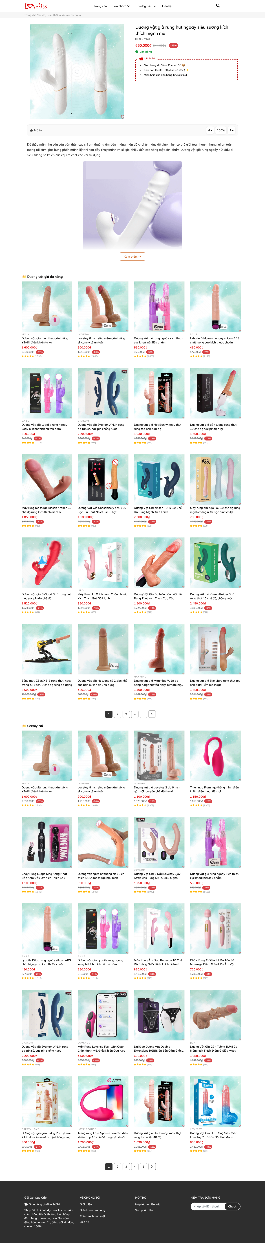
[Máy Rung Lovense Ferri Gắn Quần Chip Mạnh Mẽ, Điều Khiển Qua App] (103, 1015)
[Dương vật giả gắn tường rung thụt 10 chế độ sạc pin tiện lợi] (215, 393)
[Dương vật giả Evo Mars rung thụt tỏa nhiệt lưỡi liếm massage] (215, 649)
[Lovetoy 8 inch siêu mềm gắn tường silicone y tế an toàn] (103, 306)
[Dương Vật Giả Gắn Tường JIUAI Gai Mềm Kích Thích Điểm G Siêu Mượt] (215, 1015)
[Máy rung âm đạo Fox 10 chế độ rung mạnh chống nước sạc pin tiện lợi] (215, 479)
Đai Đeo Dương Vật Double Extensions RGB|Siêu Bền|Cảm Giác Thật (158, 1050)
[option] (77, 71)
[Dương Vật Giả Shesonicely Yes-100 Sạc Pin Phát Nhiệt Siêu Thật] (103, 479)
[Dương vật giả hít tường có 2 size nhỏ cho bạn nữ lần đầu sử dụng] (103, 649)
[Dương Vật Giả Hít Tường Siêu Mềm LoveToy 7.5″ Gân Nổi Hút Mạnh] (215, 1101)
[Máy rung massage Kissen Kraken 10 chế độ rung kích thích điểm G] (47, 479)
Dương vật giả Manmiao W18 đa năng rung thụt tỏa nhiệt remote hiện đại (158, 684)
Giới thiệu (86, 1204)
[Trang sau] (152, 714)
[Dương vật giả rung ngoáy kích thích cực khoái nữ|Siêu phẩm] (159, 306)
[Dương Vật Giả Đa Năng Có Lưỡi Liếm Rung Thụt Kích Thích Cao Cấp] (159, 562)
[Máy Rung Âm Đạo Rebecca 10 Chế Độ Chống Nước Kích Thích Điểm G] (159, 928)
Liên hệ (84, 1222)
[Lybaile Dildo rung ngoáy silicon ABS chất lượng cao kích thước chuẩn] (215, 306)
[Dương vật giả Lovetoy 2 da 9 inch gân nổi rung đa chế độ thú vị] (159, 756)
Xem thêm (131, 256)
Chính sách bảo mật (92, 1216)
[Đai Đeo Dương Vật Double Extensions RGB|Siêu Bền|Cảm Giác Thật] (159, 1015)
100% (221, 130)
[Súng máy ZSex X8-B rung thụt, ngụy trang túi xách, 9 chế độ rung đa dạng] (47, 649)
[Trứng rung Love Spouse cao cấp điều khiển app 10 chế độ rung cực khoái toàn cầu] (103, 1101)
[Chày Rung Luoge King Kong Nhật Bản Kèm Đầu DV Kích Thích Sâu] (47, 842)
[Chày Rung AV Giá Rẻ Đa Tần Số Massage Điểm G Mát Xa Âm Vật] (215, 928)
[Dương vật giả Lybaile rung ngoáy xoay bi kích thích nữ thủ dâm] (47, 393)
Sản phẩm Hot (144, 1210)
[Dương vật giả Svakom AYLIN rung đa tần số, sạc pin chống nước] (103, 393)
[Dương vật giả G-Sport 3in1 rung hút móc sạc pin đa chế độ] (47, 562)
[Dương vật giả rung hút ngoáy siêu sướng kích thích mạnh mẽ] (77, 71)
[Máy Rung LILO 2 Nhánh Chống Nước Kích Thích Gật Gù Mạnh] (103, 562)
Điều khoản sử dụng (92, 1210)
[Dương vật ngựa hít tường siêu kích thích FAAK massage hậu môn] (103, 842)
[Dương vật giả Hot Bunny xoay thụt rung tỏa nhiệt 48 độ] (159, 393)
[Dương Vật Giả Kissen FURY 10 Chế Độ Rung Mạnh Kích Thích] (159, 479)
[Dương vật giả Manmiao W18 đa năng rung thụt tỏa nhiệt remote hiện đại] (159, 649)
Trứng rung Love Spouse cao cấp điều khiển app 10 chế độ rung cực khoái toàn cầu (103, 1137)
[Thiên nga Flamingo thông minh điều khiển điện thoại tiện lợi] (215, 756)
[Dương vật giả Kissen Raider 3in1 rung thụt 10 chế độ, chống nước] (215, 562)
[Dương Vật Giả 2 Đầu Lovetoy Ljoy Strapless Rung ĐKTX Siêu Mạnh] (159, 842)
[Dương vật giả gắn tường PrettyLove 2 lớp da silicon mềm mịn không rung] (47, 1101)
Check (232, 1206)
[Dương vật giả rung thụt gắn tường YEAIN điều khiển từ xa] (47, 306)
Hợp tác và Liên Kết (147, 1204)
